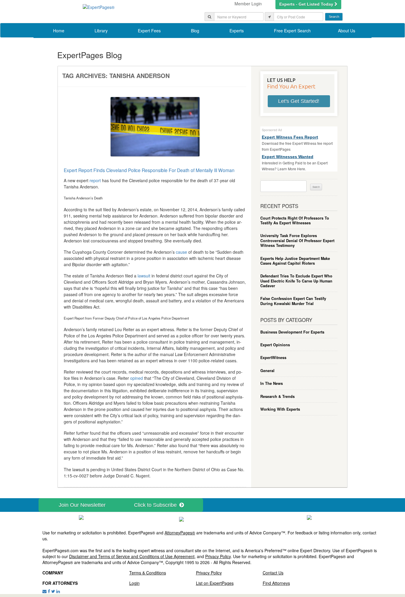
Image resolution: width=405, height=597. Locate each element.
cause (181, 252)
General (267, 370)
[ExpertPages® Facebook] (49, 591)
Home (58, 31)
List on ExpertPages (215, 583)
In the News (271, 383)
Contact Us (273, 573)
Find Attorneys (276, 583)
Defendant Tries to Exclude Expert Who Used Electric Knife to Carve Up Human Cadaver (296, 281)
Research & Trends (277, 396)
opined (136, 378)
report (95, 180)
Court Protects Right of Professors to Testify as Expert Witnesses (294, 221)
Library (101, 31)
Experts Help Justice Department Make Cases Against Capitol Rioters (295, 261)
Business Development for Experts (292, 332)
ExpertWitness (273, 357)
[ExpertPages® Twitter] (53, 591)
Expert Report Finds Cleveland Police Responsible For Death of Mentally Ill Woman (149, 170)
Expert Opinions (275, 344)
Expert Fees (149, 31)
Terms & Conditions (147, 573)
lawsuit (144, 276)
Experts (236, 31)
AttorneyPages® (180, 533)
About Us (346, 31)
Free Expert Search (292, 31)
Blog (195, 31)
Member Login (248, 4)
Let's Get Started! (298, 101)
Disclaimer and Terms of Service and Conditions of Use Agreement (131, 556)
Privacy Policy (218, 556)
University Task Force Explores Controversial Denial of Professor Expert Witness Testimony (297, 240)
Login (134, 583)
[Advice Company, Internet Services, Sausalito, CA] (309, 517)
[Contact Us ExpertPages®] (44, 591)
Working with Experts (280, 409)
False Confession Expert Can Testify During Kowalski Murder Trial (293, 301)
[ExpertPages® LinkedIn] (58, 591)
